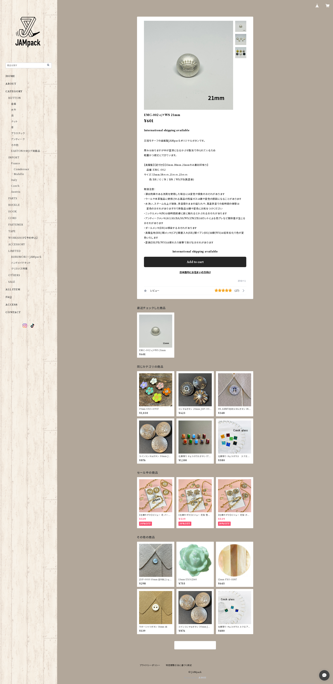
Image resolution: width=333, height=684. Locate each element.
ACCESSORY (16, 244)
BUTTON (14, 98)
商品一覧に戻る (195, 645)
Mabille (19, 174)
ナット (14, 121)
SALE (11, 281)
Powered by (191, 677)
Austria (15, 191)
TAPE (12, 231)
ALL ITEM (13, 289)
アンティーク (18, 139)
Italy (14, 180)
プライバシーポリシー (150, 665)
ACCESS (12, 304)
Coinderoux (21, 169)
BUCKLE (14, 205)
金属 (13, 103)
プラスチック (18, 133)
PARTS (12, 198)
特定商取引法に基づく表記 (179, 665)
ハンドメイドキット (21, 262)
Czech (15, 185)
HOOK (12, 211)
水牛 (13, 109)
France (15, 163)
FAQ (9, 297)
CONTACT (13, 312)
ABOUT (11, 83)
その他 (14, 145)
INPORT (13, 157)
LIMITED (14, 251)
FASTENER (15, 224)
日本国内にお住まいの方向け (195, 272)
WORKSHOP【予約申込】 (23, 237)
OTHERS (14, 275)
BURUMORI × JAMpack (26, 256)
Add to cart (195, 262)
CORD (12, 218)
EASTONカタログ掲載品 (25, 151)
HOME (10, 76)
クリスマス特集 (19, 268)
